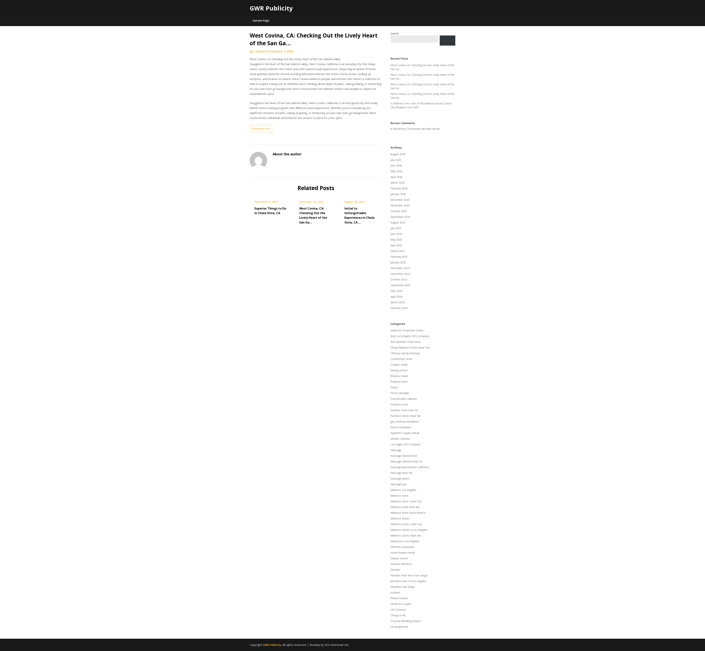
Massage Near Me (402, 473)
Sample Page (261, 20)
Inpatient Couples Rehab (405, 433)
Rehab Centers (399, 598)
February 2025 (399, 256)
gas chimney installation (405, 421)
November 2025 (400, 205)
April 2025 (396, 245)
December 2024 (400, 268)
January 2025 (398, 262)
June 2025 (396, 234)
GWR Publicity (271, 8)
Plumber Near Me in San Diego (409, 575)
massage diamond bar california (410, 467)
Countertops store (401, 359)
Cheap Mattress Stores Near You (410, 347)
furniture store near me (404, 410)
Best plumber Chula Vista (405, 342)
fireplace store (399, 381)
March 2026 (398, 182)
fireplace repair (399, 376)
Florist (394, 387)
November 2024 (400, 274)
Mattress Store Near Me (405, 507)
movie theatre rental (403, 552)
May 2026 (396, 171)
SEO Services (398, 609)
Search (395, 33)
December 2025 (400, 199)
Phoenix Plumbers (401, 564)
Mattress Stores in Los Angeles (409, 530)
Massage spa (398, 484)
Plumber (395, 569)
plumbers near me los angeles (408, 581)
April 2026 (396, 177)
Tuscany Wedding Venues (406, 621)
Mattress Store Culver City (406, 501)
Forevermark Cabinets (404, 398)
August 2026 (398, 154)
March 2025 (398, 251)
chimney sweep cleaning (405, 353)
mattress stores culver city (406, 524)
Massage (396, 450)
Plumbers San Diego (403, 587)
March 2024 (398, 302)
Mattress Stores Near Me (406, 535)
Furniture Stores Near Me (406, 416)
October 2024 (399, 279)
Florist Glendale (400, 393)
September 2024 (400, 285)
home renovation (401, 427)
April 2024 (396, 296)
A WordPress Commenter (406, 128)
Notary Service (399, 558)
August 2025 (398, 222)
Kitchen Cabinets (400, 438)
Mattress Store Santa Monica (408, 512)
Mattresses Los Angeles (405, 541)
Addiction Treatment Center (407, 330)
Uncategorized (261, 128)
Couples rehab (399, 364)
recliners (395, 592)
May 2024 (396, 291)
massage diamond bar (404, 455)
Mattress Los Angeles (403, 490)
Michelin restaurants (403, 547)
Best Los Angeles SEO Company (410, 336)
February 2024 (399, 308)
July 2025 (396, 228)
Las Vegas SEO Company (405, 444)
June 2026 (396, 165)
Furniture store (399, 404)
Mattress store (399, 495)
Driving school (399, 370)
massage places (400, 478)
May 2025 (396, 239)
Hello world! (433, 128)
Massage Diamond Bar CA (406, 461)
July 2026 (396, 160)
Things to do (398, 615)
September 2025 (400, 217)
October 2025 (399, 211)
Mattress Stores (400, 518)
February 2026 (399, 188)
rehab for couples (401, 604)
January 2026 (398, 194)
